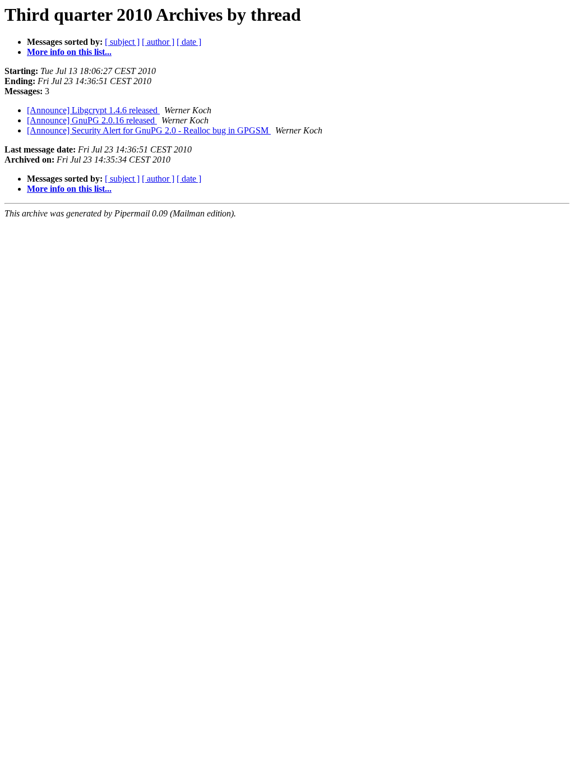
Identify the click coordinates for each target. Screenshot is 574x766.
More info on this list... (69, 52)
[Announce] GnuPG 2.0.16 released (92, 120)
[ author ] (158, 42)
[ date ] (189, 42)
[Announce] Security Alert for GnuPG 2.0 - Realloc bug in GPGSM (149, 130)
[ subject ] (122, 42)
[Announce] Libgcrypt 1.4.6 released (93, 110)
